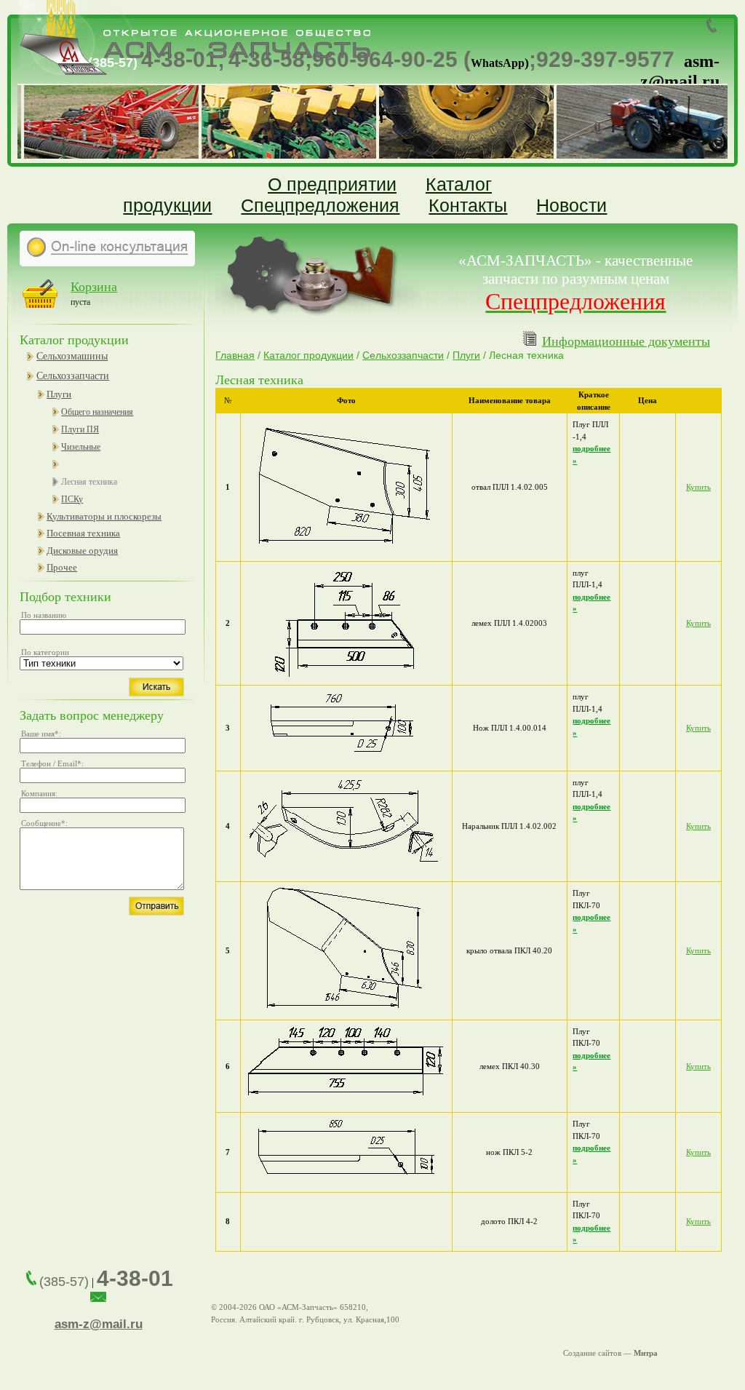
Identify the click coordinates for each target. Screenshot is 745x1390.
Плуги (59, 394)
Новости (571, 205)
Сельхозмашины (72, 356)
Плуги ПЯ (80, 429)
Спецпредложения (320, 205)
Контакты (468, 205)
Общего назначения (97, 412)
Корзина (94, 286)
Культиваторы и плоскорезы (104, 516)
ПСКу (72, 499)
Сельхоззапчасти (72, 375)
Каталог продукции (308, 355)
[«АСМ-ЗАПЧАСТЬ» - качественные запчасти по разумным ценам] (191, 73)
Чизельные (80, 447)
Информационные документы (626, 341)
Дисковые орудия (82, 550)
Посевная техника (83, 533)
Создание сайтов (592, 1353)
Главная (235, 355)
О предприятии (332, 184)
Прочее (62, 567)
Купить (698, 486)
